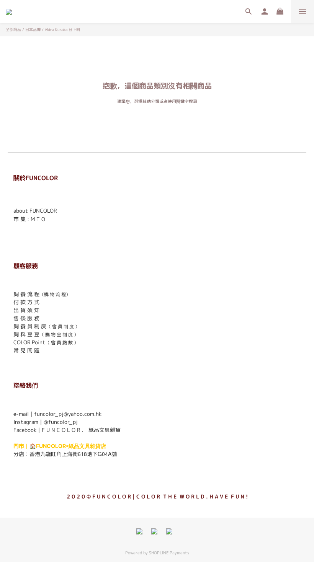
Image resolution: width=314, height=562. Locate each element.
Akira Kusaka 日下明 (62, 29)
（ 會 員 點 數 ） (61, 342)
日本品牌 (33, 29)
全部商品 (13, 29)
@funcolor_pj (61, 421)
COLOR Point (29, 342)
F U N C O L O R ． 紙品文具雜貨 (81, 429)
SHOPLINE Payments (169, 553)
